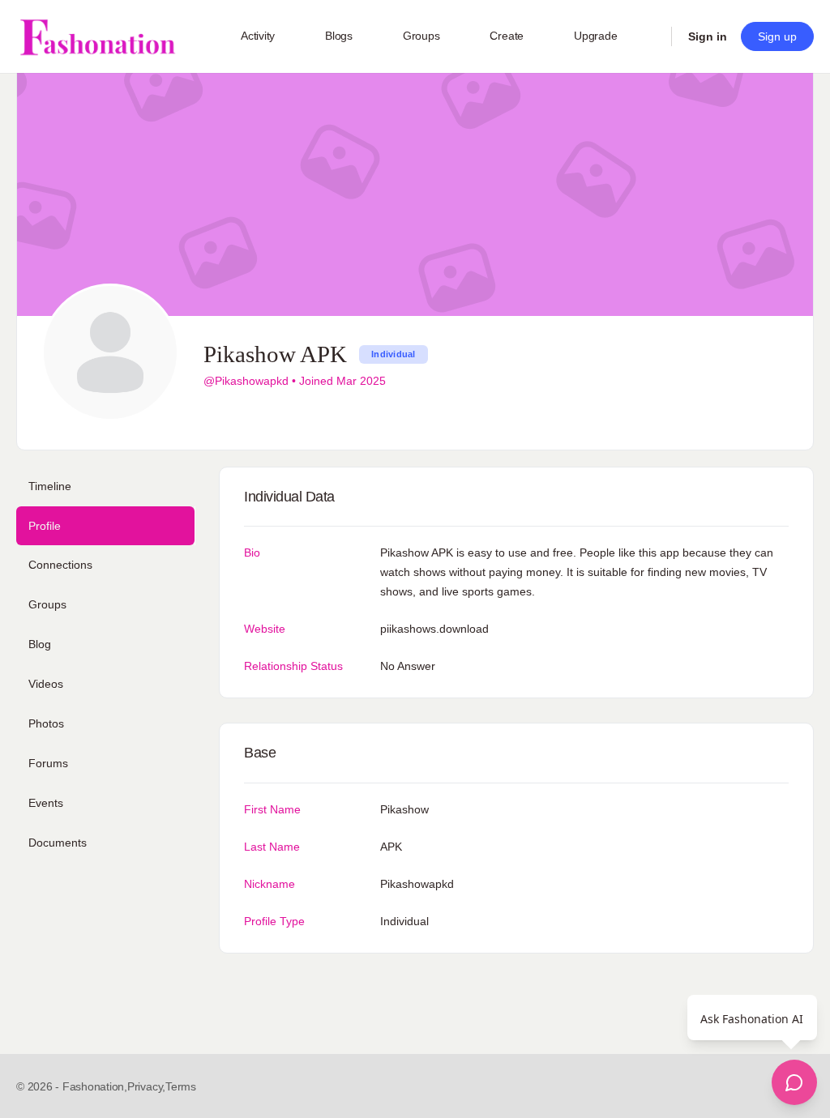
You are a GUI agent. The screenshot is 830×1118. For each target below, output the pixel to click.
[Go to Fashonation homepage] (97, 36)
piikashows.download (434, 628)
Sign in (707, 36)
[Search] (648, 36)
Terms (180, 1086)
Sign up (777, 36)
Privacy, (146, 1086)
